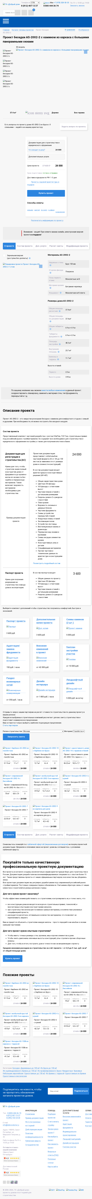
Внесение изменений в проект (42, 649)
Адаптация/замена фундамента (13, 649)
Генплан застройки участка (72, 650)
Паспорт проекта (15, 621)
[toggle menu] (6, 22)
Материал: (68, 731)
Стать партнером (10, 725)
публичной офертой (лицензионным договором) (48, 844)
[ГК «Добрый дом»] (11, 4)
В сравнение (70, 30)
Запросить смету (16, 736)
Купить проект (46, 193)
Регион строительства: (12, 731)
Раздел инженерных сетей (13, 681)
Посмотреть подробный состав (46, 563)
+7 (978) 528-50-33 (61, 3)
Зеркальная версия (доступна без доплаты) (17, 256)
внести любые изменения (53, 390)
